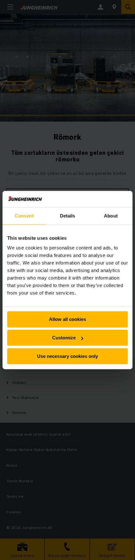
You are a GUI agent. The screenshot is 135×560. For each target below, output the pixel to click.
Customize (64, 337)
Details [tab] (67, 215)
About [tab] (111, 215)
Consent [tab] (24, 215)
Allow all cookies (67, 319)
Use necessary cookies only (67, 356)
